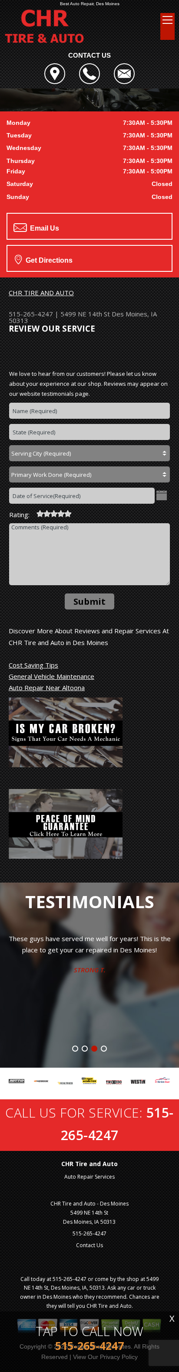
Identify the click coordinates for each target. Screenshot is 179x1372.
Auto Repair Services (89, 1176)
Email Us (43, 228)
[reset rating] (33, 512)
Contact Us (89, 1245)
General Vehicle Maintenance (51, 676)
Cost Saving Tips (33, 665)
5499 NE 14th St (85, 314)
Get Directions (48, 260)
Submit (89, 601)
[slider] (53, 513)
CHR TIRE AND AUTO (41, 292)
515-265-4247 (31, 314)
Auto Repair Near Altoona (47, 687)
